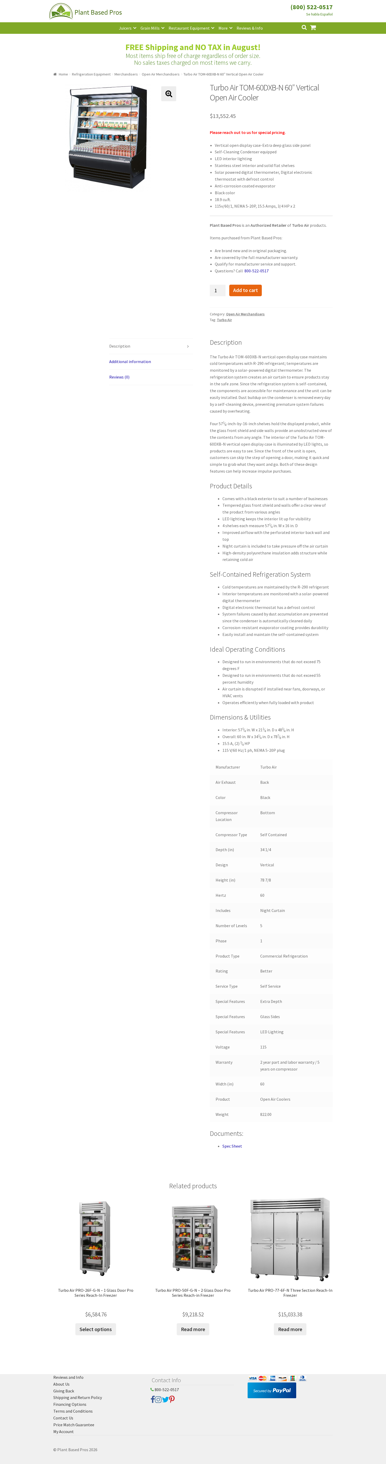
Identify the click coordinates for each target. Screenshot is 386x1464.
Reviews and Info (68, 1377)
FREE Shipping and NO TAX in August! (193, 47)
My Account (63, 1431)
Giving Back (63, 1390)
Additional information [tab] (130, 361)
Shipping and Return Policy (77, 1397)
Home (63, 74)
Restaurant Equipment (189, 28)
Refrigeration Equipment (91, 74)
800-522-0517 (166, 1389)
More (223, 28)
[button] (168, 93)
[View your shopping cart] (317, 26)
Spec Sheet (232, 1146)
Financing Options (69, 1404)
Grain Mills (150, 28)
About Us (61, 1384)
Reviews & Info (250, 28)
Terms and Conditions (73, 1411)
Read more (193, 1329)
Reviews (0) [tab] (119, 377)
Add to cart (245, 290)
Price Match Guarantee (73, 1424)
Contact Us (63, 1417)
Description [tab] (119, 346)
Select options (96, 1329)
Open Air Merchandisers (161, 74)
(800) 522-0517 (311, 7)
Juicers (125, 28)
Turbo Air (224, 319)
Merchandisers (126, 74)
